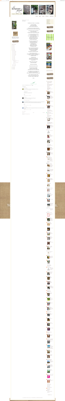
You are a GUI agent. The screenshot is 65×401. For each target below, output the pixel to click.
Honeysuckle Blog (49, 302)
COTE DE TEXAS (49, 112)
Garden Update (51, 323)
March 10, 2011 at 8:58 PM (27, 95)
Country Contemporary (49, 125)
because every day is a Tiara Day (50, 374)
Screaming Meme (49, 379)
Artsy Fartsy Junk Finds (49, 364)
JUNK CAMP (48, 334)
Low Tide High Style (26, 100)
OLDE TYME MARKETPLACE (49, 291)
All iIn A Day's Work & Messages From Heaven (51, 299)
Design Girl (48, 327)
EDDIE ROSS (48, 389)
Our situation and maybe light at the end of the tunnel (51, 287)
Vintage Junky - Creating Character (50, 188)
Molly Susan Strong (49, 311)
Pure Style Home (49, 313)
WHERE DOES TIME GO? (51, 179)
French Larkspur (49, 183)
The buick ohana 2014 (49, 265)
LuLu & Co (48, 392)
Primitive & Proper (49, 115)
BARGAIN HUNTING (49, 147)
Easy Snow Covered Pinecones (51, 273)
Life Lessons (14, 63)
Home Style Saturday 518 (49, 82)
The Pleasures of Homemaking (49, 88)
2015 (13, 46)
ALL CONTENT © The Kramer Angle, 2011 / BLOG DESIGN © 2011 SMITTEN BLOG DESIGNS (32, 397)
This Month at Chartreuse (15, 62)
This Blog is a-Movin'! (51, 314)
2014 (13, 47)
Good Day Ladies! (51, 277)
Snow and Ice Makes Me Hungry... (51, 238)
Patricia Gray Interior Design (49, 163)
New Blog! (51, 355)
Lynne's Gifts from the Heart (50, 203)
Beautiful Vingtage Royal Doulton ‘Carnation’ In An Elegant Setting (49, 85)
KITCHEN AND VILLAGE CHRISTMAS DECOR (51, 149)
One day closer (51, 130)
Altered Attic (48, 198)
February (14, 64)
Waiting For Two (49, 134)
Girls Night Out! (51, 375)
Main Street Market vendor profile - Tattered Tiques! (51, 308)
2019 (13, 45)
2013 (13, 48)
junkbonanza (48, 386)
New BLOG (48, 332)
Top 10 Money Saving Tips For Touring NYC (51, 209)
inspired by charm (49, 384)
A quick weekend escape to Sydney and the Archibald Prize (50, 110)
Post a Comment (24, 111)
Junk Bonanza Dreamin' (51, 335)
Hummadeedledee (49, 222)
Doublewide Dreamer (49, 236)
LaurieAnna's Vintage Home (49, 213)
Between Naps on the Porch (50, 84)
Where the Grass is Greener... (49, 173)
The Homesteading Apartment (49, 193)
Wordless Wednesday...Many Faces (51, 136)
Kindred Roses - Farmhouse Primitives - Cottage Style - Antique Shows (50, 340)
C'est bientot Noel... (51, 247)
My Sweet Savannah (49, 117)
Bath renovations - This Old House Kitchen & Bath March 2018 (51, 170)
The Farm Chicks (49, 144)
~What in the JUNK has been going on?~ (51, 366)
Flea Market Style (49, 267)
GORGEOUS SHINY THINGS (49, 139)
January (14, 65)
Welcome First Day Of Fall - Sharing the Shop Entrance (51, 205)
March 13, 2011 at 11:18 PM (27, 105)
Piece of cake (48, 388)
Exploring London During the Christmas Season (50, 145)
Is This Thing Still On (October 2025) (51, 92)
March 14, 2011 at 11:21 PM (27, 109)
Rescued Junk (48, 385)
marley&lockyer (49, 109)
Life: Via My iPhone (51, 370)
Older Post (44, 112)
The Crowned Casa (49, 241)
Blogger (51, 394)
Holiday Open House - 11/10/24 (51, 106)
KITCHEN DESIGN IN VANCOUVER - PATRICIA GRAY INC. (51, 165)
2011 (13, 50)
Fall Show (51, 293)
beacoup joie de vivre (49, 322)
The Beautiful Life (49, 297)
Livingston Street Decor (49, 391)
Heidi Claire (48, 227)
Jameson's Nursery (51, 223)
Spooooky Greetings (51, 282)
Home (33, 112)
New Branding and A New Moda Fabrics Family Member (50, 123)
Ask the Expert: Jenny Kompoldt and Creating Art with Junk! (51, 268)
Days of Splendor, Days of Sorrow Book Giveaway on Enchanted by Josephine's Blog (51, 347)
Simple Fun (51, 318)
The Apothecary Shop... (49, 246)
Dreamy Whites (48, 156)
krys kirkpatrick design (49, 178)
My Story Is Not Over (49, 369)
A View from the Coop (49, 292)
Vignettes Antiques (49, 105)
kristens (48, 100)
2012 (13, 49)
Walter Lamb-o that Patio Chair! (51, 140)
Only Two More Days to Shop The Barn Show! (51, 153)
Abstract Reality (51, 199)
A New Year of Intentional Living (51, 195)
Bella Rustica (48, 168)
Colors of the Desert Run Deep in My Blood (51, 361)
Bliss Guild (48, 255)
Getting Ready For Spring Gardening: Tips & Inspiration (51, 219)
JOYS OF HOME (49, 281)
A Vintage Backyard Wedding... (51, 351)
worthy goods (48, 260)
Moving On (51, 189)
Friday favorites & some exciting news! (51, 119)
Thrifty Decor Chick (49, 95)
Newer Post (23, 112)
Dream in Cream (49, 276)
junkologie (48, 390)
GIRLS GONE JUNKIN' (49, 354)
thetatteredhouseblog (49, 387)
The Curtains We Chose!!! (51, 380)
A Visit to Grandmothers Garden (51, 233)
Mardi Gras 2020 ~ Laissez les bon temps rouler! (51, 126)
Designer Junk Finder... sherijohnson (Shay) (49, 359)
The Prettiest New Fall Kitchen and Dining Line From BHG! (51, 97)
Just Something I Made (49, 122)
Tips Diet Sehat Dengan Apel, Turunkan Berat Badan (51, 257)
